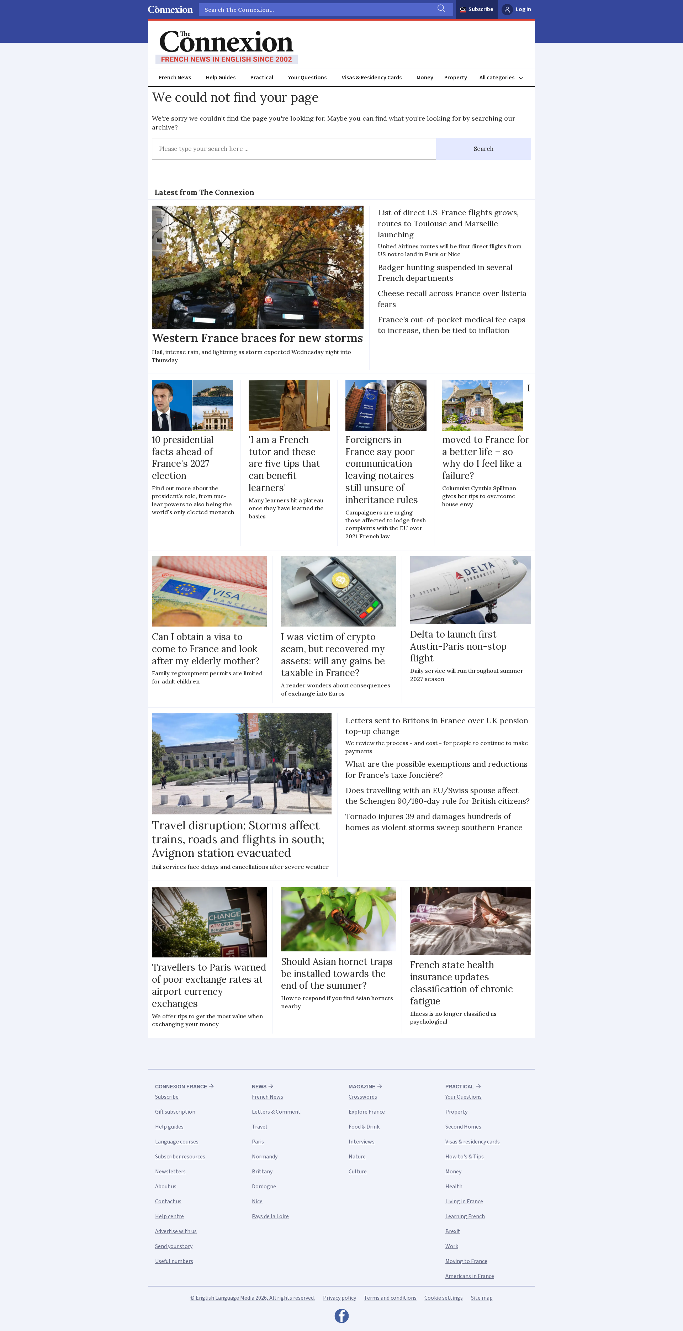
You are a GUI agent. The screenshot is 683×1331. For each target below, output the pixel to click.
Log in (523, 9)
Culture (358, 1172)
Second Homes (463, 1127)
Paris (258, 1142)
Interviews (362, 1142)
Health (453, 1186)
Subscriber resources (180, 1157)
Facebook (341, 1318)
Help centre (169, 1216)
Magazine (362, 1086)
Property (455, 77)
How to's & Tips (464, 1157)
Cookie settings (443, 1298)
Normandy (264, 1157)
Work (451, 1246)
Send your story (173, 1246)
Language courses (176, 1142)
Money (425, 77)
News (259, 1086)
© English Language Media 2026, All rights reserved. (252, 1298)
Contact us (168, 1201)
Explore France (367, 1112)
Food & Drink (364, 1127)
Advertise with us (176, 1231)
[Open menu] (505, 77)
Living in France (464, 1201)
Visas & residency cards (472, 1142)
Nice (257, 1201)
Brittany (262, 1172)
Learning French (465, 1216)
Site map (482, 1298)
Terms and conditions (390, 1298)
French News (175, 77)
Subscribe (480, 9)
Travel (259, 1127)
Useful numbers (174, 1261)
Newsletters (170, 1172)
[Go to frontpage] (226, 47)
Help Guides (220, 77)
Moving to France (466, 1261)
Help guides (169, 1127)
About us (165, 1186)
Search (484, 149)
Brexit (452, 1231)
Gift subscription (175, 1112)
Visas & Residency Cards (372, 77)
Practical (261, 77)
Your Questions (307, 77)
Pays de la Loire (270, 1216)
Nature (357, 1157)
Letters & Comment (276, 1112)
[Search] (440, 9)
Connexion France (181, 1086)
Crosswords (363, 1097)
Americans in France (469, 1276)
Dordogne (264, 1186)
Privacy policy (339, 1298)
